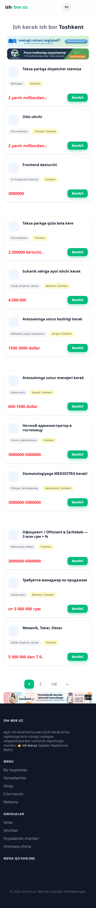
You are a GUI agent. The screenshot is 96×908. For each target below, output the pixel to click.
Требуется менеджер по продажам (55, 580)
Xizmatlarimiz (15, 777)
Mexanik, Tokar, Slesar (42, 627)
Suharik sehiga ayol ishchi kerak (52, 271)
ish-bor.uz (29, 745)
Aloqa (8, 785)
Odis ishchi (32, 116)
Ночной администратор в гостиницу (47, 427)
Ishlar (8, 822)
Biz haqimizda (15, 769)
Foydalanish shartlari (21, 838)
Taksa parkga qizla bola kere (48, 223)
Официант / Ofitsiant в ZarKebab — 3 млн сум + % (55, 534)
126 (54, 684)
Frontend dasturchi (40, 164)
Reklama (11, 802)
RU (67, 7)
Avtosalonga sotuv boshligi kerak (52, 319)
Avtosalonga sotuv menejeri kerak (53, 377)
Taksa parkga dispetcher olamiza (52, 68)
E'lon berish (13, 793)
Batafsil (77, 97)
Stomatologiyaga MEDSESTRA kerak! (55, 473)
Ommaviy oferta (17, 846)
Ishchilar (11, 830)
